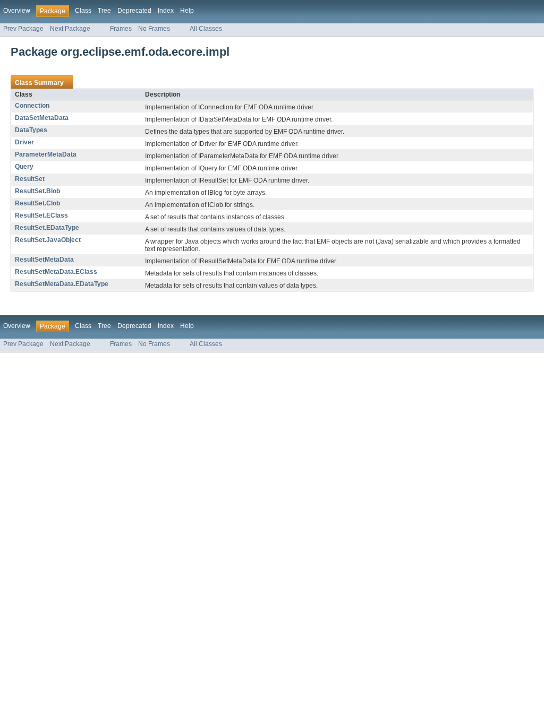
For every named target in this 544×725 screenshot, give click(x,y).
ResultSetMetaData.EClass (56, 271)
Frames (121, 28)
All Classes (206, 28)
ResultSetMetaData (44, 259)
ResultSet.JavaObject (48, 240)
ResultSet (30, 179)
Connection (32, 105)
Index (166, 10)
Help (187, 10)
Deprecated (134, 10)
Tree (104, 10)
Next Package (70, 28)
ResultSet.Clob (37, 203)
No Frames (154, 28)
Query (24, 166)
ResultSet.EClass (41, 215)
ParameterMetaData (45, 154)
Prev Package (23, 28)
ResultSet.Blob (37, 191)
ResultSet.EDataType (47, 227)
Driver (24, 142)
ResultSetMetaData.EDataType (61, 284)
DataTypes (31, 130)
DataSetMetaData (42, 118)
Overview (16, 10)
